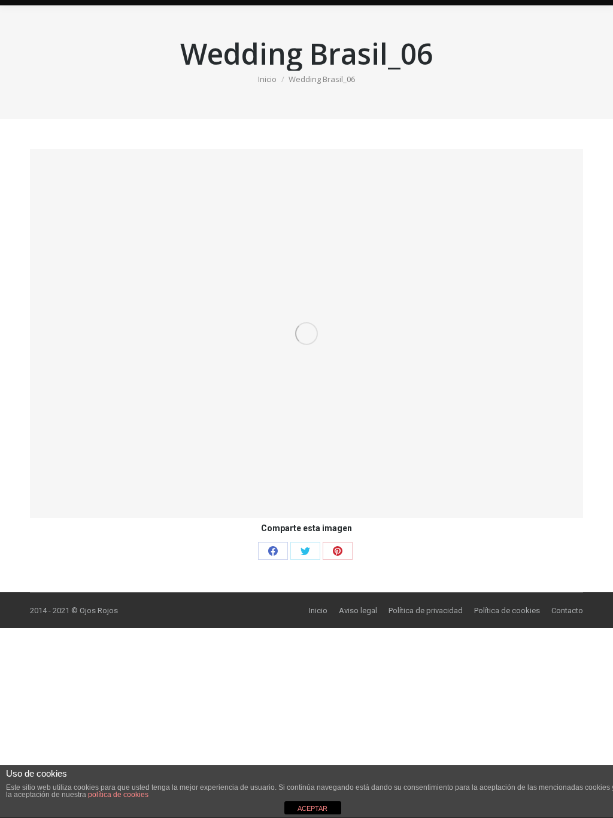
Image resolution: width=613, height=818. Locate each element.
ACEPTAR (312, 808)
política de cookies (118, 794)
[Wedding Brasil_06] (306, 333)
